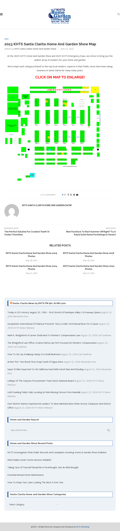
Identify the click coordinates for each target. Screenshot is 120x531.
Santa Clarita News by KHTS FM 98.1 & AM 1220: (39, 303)
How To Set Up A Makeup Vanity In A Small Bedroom (33, 354)
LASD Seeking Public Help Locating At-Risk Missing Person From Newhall (43, 392)
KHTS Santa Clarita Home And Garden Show (35, 48)
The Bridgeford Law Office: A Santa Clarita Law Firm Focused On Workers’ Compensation (52, 342)
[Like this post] (65, 194)
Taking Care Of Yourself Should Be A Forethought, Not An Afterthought (43, 467)
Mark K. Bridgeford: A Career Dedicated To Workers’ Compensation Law (43, 335)
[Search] (118, 14)
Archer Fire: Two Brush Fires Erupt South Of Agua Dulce (35, 361)
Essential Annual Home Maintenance (25, 474)
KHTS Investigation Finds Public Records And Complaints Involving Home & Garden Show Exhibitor (57, 452)
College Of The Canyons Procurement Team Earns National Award (40, 380)
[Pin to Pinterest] (74, 194)
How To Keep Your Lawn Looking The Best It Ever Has (35, 482)
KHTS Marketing (82, 526)
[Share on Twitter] (71, 194)
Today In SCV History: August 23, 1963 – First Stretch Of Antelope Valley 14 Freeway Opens (54, 312)
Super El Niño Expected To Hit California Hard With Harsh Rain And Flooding (45, 369)
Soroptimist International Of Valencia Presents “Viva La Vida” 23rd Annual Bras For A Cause (52, 323)
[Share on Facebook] (68, 194)
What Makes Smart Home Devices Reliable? (29, 459)
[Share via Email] (77, 194)
